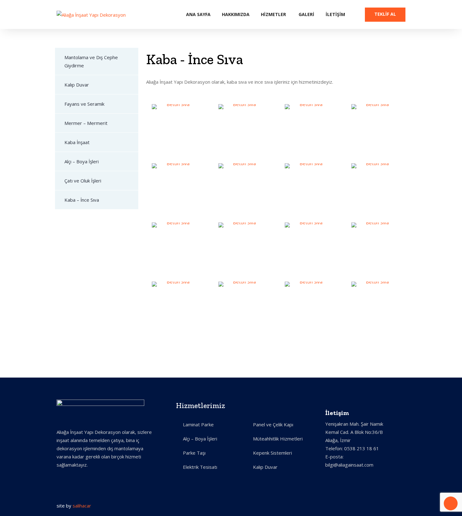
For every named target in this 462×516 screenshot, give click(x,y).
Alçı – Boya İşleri (81, 161)
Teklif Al (385, 14)
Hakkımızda (236, 14)
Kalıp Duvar (76, 84)
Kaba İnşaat (77, 142)
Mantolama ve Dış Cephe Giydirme (91, 61)
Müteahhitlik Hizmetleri (278, 438)
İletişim (335, 14)
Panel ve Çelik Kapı (273, 424)
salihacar (82, 505)
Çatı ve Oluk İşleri (82, 180)
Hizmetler (273, 14)
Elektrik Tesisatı (200, 467)
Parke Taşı (194, 453)
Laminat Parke (198, 424)
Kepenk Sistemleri (272, 453)
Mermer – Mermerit (85, 123)
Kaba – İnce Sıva (81, 200)
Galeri (306, 14)
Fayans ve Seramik (84, 104)
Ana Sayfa (198, 14)
